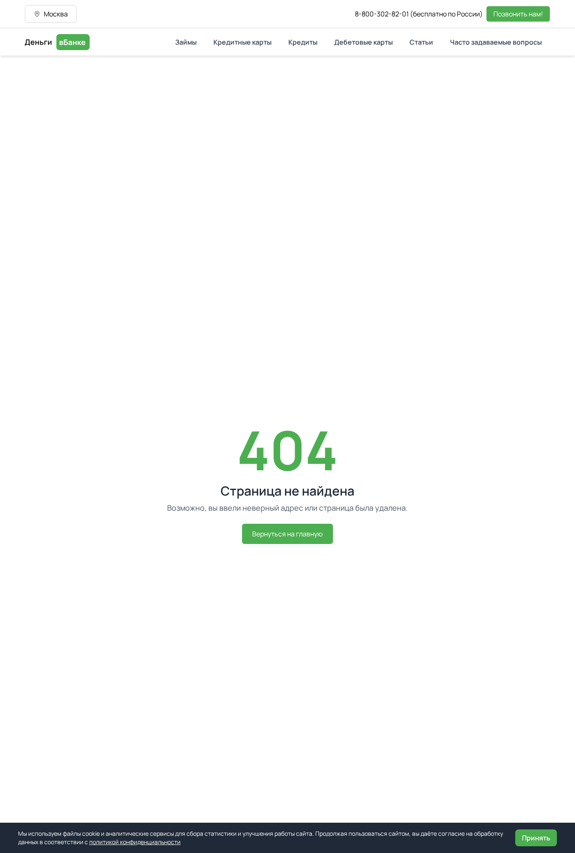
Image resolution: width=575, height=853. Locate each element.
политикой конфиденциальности (135, 842)
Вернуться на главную (287, 533)
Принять (536, 837)
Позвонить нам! (518, 14)
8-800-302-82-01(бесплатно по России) (419, 14)
